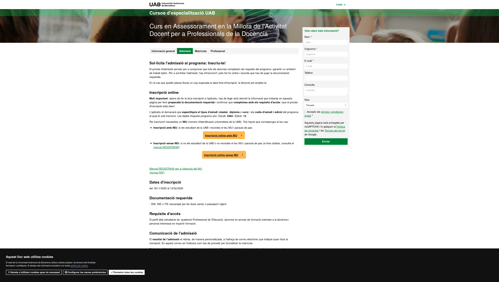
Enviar (326, 141)
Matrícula (200, 51)
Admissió (185, 51)
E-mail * (309, 61)
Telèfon (308, 73)
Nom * (308, 37)
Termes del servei (335, 130)
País (307, 100)
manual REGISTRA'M (165, 147)
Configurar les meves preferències (87, 272)
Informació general (163, 51)
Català (343, 4)
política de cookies (79, 265)
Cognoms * (310, 49)
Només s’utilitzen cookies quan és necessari (35, 272)
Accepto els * (323, 113)
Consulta (309, 84)
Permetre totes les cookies (128, 272)
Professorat (218, 51)
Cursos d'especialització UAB (182, 12)
